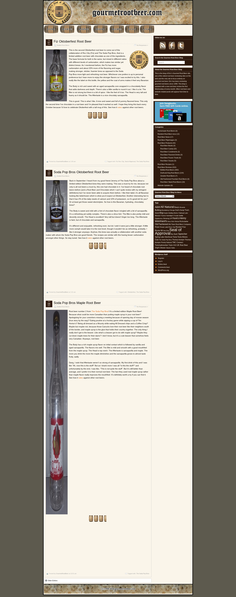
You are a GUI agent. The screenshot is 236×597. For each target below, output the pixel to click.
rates (120, 107)
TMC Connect (177, 242)
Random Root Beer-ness (167, 134)
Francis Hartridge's (167, 215)
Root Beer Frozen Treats (169, 158)
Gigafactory (159, 218)
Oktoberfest (131, 292)
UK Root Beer (182, 245)
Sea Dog (166, 230)
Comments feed (164, 267)
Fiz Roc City (120, 161)
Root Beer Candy (166, 149)
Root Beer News (164, 137)
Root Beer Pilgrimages (166, 140)
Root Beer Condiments (168, 152)
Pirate (157, 227)
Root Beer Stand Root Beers (170, 182)
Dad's (177, 210)
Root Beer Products (165, 143)
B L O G (132, 29)
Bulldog (158, 210)
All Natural (167, 206)
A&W (157, 207)
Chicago (172, 210)
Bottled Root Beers (63, 45)
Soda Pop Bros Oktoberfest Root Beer (81, 172)
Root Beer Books (166, 146)
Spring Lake (159, 237)
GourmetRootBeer (62, 161)
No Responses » (142, 45)
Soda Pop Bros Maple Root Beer (77, 303)
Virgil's (157, 248)
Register (161, 258)
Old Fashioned (161, 224)
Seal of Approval (130, 161)
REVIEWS (67, 29)
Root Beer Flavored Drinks (170, 155)
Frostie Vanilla (178, 215)
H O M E (51, 29)
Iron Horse (175, 221)
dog (161, 212)
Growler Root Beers (167, 176)
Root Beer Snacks (167, 161)
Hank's (175, 218)
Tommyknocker (161, 245)
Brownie (182, 207)
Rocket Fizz (181, 227)
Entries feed (162, 264)
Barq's (176, 207)
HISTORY (100, 29)
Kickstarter (184, 221)
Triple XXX (172, 245)
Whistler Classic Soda (167, 248)
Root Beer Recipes (165, 164)
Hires (169, 221)
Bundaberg (165, 210)
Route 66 (159, 230)
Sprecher (182, 234)
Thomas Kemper (178, 240)
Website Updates (164, 185)
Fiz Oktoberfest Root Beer (73, 41)
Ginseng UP (167, 218)
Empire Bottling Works (170, 213)
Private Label (164, 227)
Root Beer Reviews (165, 167)
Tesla (175, 237)
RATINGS (84, 29)
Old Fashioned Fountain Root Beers (173, 179)
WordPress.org (163, 270)
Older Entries (52, 581)
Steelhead (168, 237)
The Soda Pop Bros (142, 161)
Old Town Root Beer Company (179, 224)
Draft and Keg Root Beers (169, 173)
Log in (160, 261)
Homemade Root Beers (166, 131)
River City (172, 227)
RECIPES (117, 29)
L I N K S (146, 29)
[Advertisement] (97, 138)
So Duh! (174, 234)
